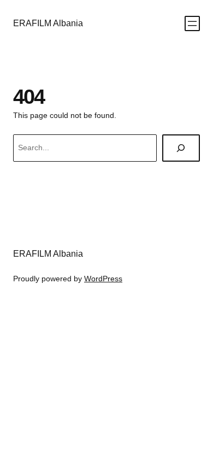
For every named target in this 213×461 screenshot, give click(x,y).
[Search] (181, 148)
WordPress (103, 278)
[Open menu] (192, 23)
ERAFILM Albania (48, 23)
